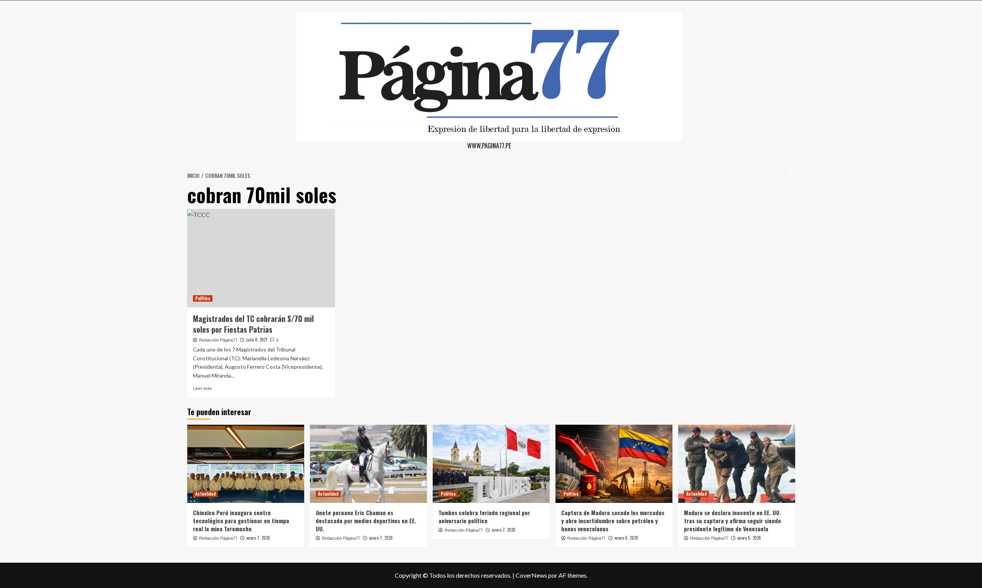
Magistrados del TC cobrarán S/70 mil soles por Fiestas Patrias (253, 324)
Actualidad (205, 494)
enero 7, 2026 (258, 538)
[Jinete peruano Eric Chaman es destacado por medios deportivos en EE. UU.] (368, 464)
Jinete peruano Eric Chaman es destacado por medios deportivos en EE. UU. (366, 520)
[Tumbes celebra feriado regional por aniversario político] (491, 464)
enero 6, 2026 (626, 538)
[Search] (790, 172)
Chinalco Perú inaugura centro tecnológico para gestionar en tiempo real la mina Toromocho (241, 520)
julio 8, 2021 (256, 340)
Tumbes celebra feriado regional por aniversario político (484, 516)
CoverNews (531, 575)
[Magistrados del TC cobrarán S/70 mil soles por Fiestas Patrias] (261, 258)
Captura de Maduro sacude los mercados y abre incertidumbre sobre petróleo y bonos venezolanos (612, 520)
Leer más (202, 388)
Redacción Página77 (218, 340)
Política (202, 298)
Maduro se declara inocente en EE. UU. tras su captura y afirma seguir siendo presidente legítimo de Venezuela (732, 520)
